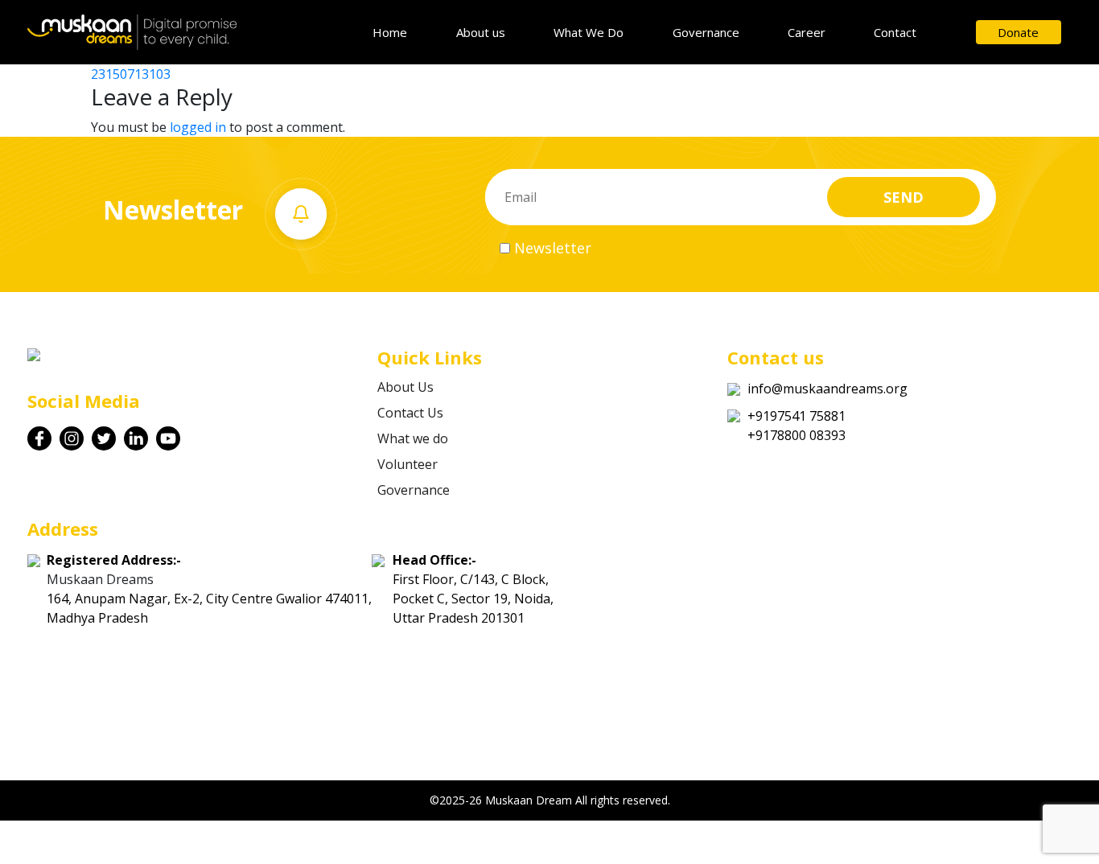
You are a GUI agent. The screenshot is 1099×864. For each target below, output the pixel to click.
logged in (198, 127)
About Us (405, 387)
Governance (706, 32)
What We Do (589, 32)
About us (480, 32)
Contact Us (410, 413)
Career (806, 32)
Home (390, 32)
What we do (412, 438)
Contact (895, 32)
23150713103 (131, 74)
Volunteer (407, 464)
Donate (1018, 32)
